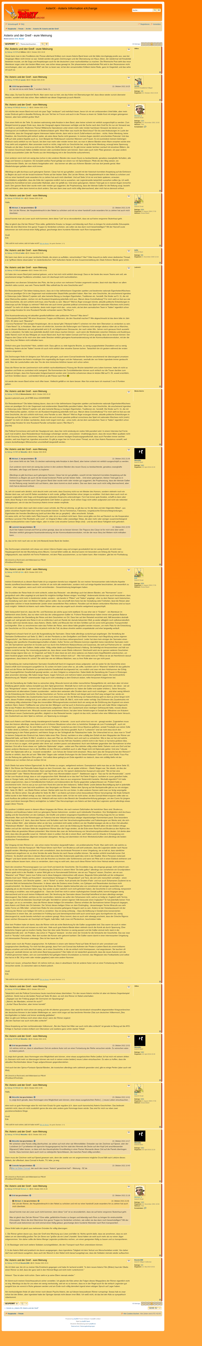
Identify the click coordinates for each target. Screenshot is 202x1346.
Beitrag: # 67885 (12, 270)
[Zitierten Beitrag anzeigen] (32, 86)
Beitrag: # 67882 (12, 107)
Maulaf (21, 39)
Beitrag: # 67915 (12, 1263)
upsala (136, 86)
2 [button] (148, 44)
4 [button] (154, 44)
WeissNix (137, 460)
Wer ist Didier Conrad (20, 1168)
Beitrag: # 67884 (12, 253)
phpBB (76, 1319)
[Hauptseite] (25, 12)
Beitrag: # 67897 (12, 572)
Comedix (15, 1166)
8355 (142, 209)
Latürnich (15, 527)
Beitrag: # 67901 (12, 1039)
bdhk (136, 250)
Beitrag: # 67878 (12, 52)
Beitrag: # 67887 (12, 452)
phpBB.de (92, 1323)
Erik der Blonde (44, 243)
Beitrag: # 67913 (12, 1189)
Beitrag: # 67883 (12, 198)
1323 (142, 121)
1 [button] (145, 44)
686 (142, 255)
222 (142, 1265)
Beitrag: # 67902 (12, 1088)
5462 (142, 465)
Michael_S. (138, 116)
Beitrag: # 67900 (12, 989)
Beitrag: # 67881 (12, 80)
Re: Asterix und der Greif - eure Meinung (29, 48)
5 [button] (157, 44)
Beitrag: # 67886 (12, 394)
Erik (16, 39)
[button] (142, 44)
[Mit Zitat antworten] (129, 49)
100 (142, 91)
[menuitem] (21, 24)
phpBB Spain (85, 1321)
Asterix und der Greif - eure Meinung (28, 35)
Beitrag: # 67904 (12, 1134)
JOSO (14, 86)
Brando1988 (138, 1260)
